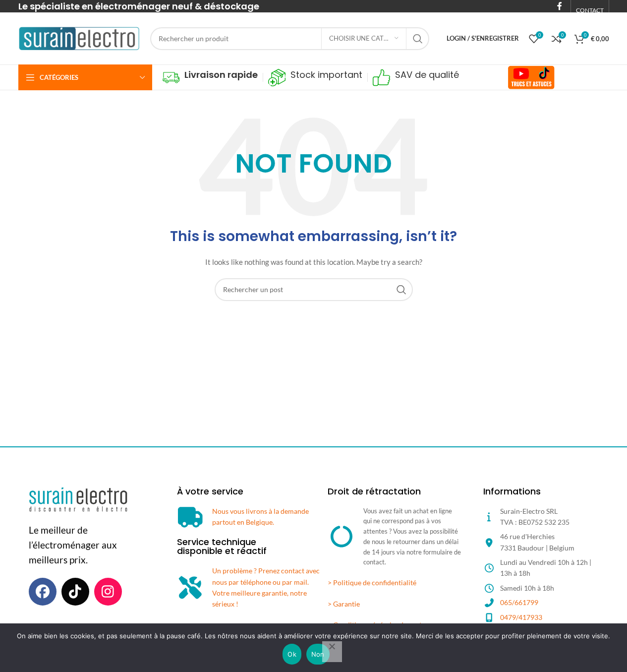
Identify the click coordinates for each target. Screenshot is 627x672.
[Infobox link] (210, 77)
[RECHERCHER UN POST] (417, 38)
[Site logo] (79, 37)
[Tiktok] (75, 592)
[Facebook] (43, 592)
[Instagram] (108, 592)
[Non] (332, 651)
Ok (291, 654)
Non (318, 654)
